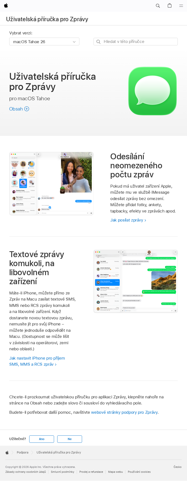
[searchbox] (136, 41)
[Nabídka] (181, 6)
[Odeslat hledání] (98, 41)
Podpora (22, 452)
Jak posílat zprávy (126, 220)
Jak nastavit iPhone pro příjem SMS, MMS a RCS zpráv (37, 361)
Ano (41, 439)
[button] (158, 6)
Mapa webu (115, 471)
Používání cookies (139, 471)
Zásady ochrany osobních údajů (25, 471)
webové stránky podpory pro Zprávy (124, 412)
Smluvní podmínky (62, 471)
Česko (178, 467)
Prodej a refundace (91, 471)
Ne (70, 439)
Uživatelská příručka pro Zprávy (47, 19)
